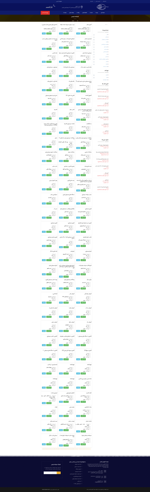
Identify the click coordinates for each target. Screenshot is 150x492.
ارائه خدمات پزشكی (78, 464)
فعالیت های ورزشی (78, 471)
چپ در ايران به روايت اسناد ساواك (103, 96)
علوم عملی (106, 49)
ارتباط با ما (64, 12)
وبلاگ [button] (78, 12)
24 (46, 448)
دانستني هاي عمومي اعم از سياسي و (102, 89)
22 (50, 448)
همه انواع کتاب (105, 80)
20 (54, 448)
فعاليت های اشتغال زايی (77, 476)
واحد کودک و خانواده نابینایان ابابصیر (75, 474)
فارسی (57, 1)
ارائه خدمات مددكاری (78, 466)
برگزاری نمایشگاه (78, 469)
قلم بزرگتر (91, 1)
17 (59, 448)
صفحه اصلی (103, 12)
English (60, 1)
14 (65, 448)
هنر (107, 34)
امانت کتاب (49, 33)
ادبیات (107, 64)
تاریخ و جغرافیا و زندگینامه (103, 59)
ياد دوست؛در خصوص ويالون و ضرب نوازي (101, 110)
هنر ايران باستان (106, 124)
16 (61, 448)
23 (48, 448)
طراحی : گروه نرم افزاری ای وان (54, 489)
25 (44, 448)
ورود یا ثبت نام (45, 12)
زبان (107, 54)
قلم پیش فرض (98, 1)
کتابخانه (73, 20)
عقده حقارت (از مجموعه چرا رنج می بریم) (102, 152)
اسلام (107, 61)
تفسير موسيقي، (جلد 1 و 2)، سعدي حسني (102, 166)
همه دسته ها (105, 66)
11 (71, 448)
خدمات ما (91, 12)
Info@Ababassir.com (99, 482)
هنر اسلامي (106, 131)
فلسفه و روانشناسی (104, 44)
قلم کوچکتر (104, 1)
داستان (106, 56)
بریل (107, 77)
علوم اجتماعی (105, 52)
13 (67, 448)
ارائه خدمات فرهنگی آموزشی (76, 478)
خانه (77, 20)
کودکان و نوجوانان (105, 39)
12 (69, 448)
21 (52, 448)
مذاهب (106, 37)
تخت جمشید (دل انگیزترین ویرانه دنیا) (102, 159)
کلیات (107, 42)
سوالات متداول (71, 12)
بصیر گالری (79, 481)
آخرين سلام (106, 103)
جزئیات (44, 33)
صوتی (107, 75)
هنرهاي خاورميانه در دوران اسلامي (103, 117)
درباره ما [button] (97, 12)
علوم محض (106, 47)
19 (56, 448)
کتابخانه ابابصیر (84, 12)
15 (63, 448)
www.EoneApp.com (45, 489)
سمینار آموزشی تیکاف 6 (77, 483)
